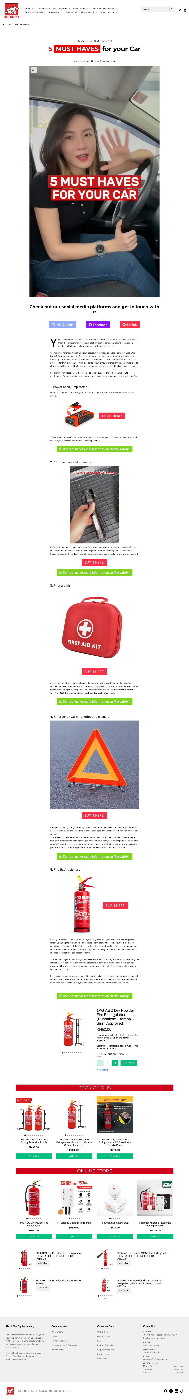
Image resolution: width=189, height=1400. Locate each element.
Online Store (102, 1332)
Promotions (102, 1358)
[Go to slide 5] (70, 1052)
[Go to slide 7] (74, 1052)
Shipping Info (103, 1354)
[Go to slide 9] (78, 1052)
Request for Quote (105, 1349)
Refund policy (57, 1349)
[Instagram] (171, 1391)
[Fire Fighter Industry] (12, 10)
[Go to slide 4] (68, 1052)
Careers (55, 1336)
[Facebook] (165, 1391)
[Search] (170, 9)
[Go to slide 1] (62, 1052)
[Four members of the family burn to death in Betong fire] (94, 629)
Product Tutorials (105, 1345)
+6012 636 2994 (151, 1352)
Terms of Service (59, 1341)
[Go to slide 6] (72, 1052)
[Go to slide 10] (80, 1052)
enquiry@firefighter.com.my (155, 1359)
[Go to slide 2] (64, 1052)
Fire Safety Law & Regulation (64, 1345)
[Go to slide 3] (66, 1052)
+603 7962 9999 (151, 1345)
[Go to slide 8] (76, 1052)
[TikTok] (181, 1391)
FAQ (99, 1341)
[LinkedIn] (176, 1391)
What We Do (57, 1332)
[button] (184, 10)
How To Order (103, 1336)
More (99, 1056)
